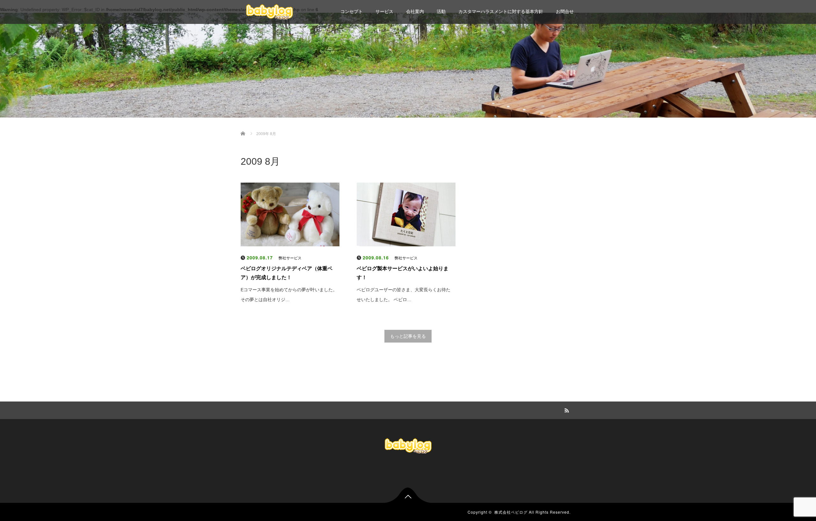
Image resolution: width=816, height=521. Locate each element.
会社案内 (415, 11)
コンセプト (351, 11)
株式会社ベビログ (511, 512)
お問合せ (565, 11)
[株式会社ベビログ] (269, 11)
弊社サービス (290, 258)
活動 (441, 11)
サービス (384, 11)
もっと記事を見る (408, 336)
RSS (566, 409)
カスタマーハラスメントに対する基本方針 (500, 11)
